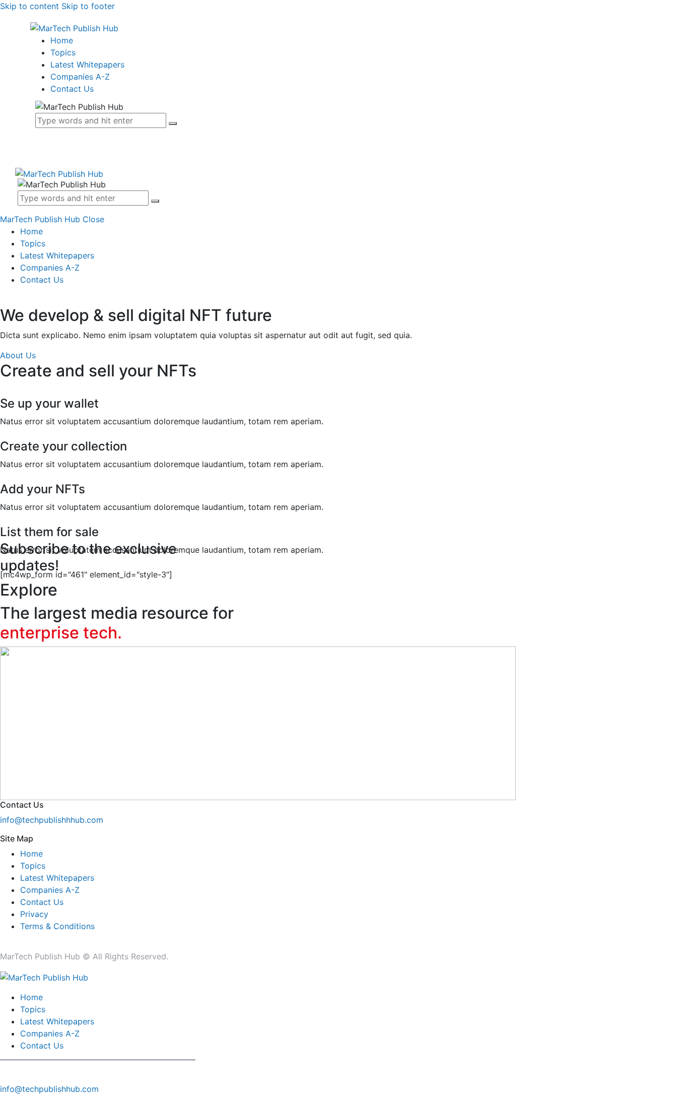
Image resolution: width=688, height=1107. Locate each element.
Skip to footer (88, 6)
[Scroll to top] (5, 1101)
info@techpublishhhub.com (51, 820)
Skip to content (29, 6)
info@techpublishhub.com (49, 1089)
